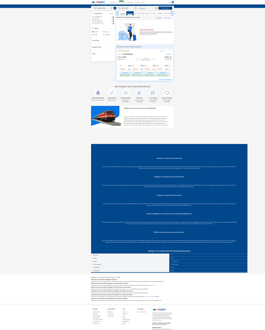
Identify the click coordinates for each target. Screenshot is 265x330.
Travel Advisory (96, 323)
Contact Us (125, 313)
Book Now (125, 72)
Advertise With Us (126, 319)
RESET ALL (111, 13)
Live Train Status (96, 311)
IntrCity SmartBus (121, 2)
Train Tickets (113, 2)
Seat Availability (96, 317)
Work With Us (126, 321)
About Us (125, 311)
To (118, 6)
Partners (124, 317)
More (143, 2)
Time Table (168, 54)
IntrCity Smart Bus (141, 311)
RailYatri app (153, 285)
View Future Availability (165, 79)
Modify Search (165, 8)
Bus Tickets (110, 311)
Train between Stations (98, 319)
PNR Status (95, 313)
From (95, 6)
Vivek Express (125, 54)
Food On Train (130, 2)
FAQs (124, 315)
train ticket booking (148, 296)
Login (170, 2)
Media (124, 323)
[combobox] (103, 8)
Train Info (137, 2)
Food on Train (111, 315)
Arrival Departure (97, 321)
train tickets (128, 289)
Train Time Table (96, 315)
